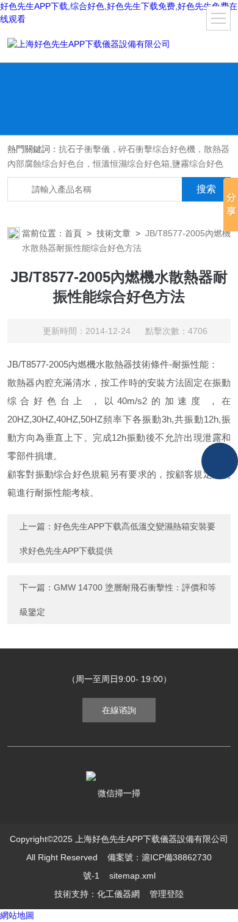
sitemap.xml (132, 875)
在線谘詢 (119, 710)
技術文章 (113, 233)
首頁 (73, 233)
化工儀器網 (118, 894)
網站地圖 (17, 915)
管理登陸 (167, 894)
